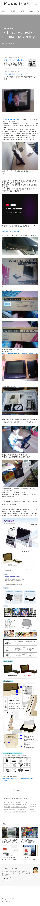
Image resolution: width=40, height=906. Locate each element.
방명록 (22, 11)
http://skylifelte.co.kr (10, 71)
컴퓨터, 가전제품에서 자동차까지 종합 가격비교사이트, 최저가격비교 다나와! (14, 64)
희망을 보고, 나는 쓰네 (15, 4)
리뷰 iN (6, 798)
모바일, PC (12, 798)
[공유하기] (9, 790)
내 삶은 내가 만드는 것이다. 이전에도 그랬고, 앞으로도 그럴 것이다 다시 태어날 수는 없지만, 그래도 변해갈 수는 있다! (16, 873)
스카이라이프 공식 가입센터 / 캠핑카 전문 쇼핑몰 (19, 78)
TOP (36, 899)
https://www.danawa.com (12, 57)
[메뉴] (36, 3)
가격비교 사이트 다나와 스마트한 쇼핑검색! (13, 60)
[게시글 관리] (11, 790)
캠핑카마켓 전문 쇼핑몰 (13, 74)
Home (4, 11)
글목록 (13, 11)
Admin (31, 11)
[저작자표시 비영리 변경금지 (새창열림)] (24, 790)
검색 (31, 3)
